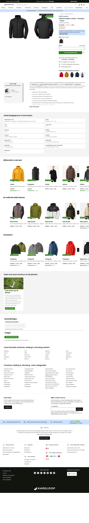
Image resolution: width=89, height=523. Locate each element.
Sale (87, 7)
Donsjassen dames (8, 368)
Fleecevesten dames (9, 372)
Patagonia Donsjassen (71, 386)
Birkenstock (68, 356)
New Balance (69, 353)
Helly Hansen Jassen (50, 380)
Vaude (46, 356)
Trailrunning (28, 7)
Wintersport (44, 7)
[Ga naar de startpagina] (60, 14)
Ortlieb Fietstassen (70, 378)
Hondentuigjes (69, 374)
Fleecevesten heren (8, 378)
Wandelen (18, 7)
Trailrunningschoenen (30, 376)
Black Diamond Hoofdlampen (52, 384)
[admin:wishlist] (84, 52)
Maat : (60, 45)
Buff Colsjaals (69, 382)
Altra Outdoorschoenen (71, 380)
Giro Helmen (69, 370)
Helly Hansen (63, 16)
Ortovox (6, 353)
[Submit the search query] (75, 5)
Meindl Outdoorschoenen (51, 386)
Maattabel (82, 45)
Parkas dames (7, 370)
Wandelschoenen (29, 374)
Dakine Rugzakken (49, 388)
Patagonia (6, 351)
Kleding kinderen (49, 368)
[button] (19, 27)
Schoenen (10, 7)
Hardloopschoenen (29, 378)
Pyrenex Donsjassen (50, 378)
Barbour (26, 358)
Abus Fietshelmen (70, 384)
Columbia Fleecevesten (51, 382)
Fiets (52, 7)
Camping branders (29, 368)
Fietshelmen (27, 384)
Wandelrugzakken (29, 370)
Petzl (67, 358)
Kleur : (64, 37)
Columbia (47, 353)
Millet (26, 353)
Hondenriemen (69, 376)
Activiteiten (59, 7)
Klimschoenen (28, 380)
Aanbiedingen (79, 7)
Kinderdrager (28, 386)
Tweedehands (69, 7)
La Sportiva (6, 356)
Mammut (47, 358)
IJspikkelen (27, 372)
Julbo (67, 351)
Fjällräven (47, 351)
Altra (26, 351)
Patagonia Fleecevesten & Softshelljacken (51, 375)
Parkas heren (7, 376)
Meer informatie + (63, 33)
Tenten (5, 380)
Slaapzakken (7, 386)
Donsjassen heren (8, 374)
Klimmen (36, 7)
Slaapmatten (7, 382)
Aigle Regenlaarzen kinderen (52, 372)
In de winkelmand (70, 52)
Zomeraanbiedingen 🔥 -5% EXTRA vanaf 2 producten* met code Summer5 (44, 10)
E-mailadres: (54, 406)
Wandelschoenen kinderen (31, 382)
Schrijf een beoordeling (64, 22)
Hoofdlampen (7, 384)
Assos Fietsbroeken (70, 368)
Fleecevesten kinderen (50, 370)
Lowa (5, 358)
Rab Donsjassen (70, 372)
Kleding (3, 7)
